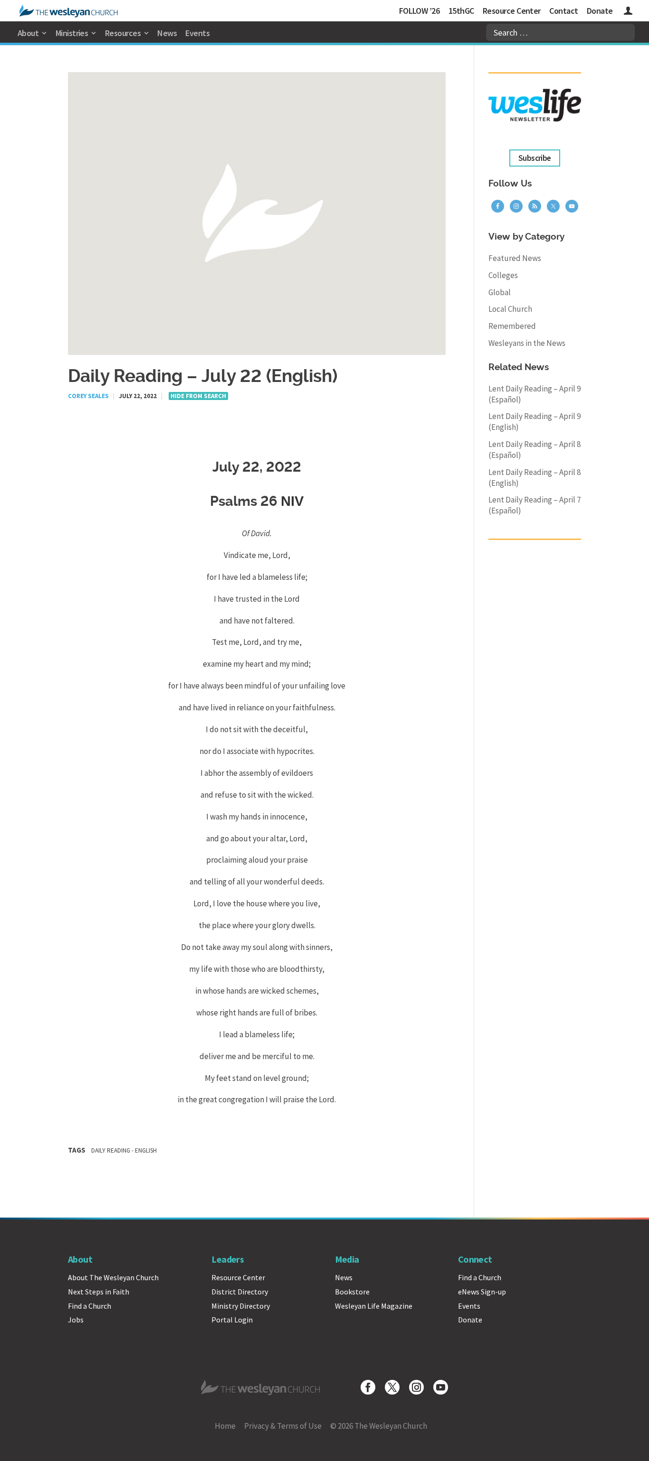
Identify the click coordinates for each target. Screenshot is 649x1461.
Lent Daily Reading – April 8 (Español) (534, 449)
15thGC (461, 10)
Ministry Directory (240, 1306)
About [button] (28, 33)
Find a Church (89, 1306)
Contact (563, 10)
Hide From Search (198, 396)
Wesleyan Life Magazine (373, 1306)
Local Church (510, 309)
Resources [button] (123, 33)
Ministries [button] (72, 33)
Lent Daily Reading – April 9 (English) (534, 421)
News (167, 33)
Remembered (512, 326)
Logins (628, 12)
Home (225, 1426)
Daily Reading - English (124, 1150)
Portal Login (232, 1319)
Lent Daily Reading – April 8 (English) (534, 477)
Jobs (76, 1319)
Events (197, 33)
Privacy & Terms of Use (283, 1426)
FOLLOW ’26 (419, 10)
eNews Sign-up (482, 1291)
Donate (600, 10)
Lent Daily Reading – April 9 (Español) (534, 394)
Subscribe (534, 158)
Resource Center (512, 10)
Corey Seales (88, 396)
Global (499, 292)
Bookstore (352, 1291)
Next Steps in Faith (98, 1291)
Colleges (503, 275)
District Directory (239, 1291)
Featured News (514, 258)
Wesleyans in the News (526, 343)
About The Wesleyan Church (113, 1277)
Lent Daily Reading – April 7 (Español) (534, 505)
